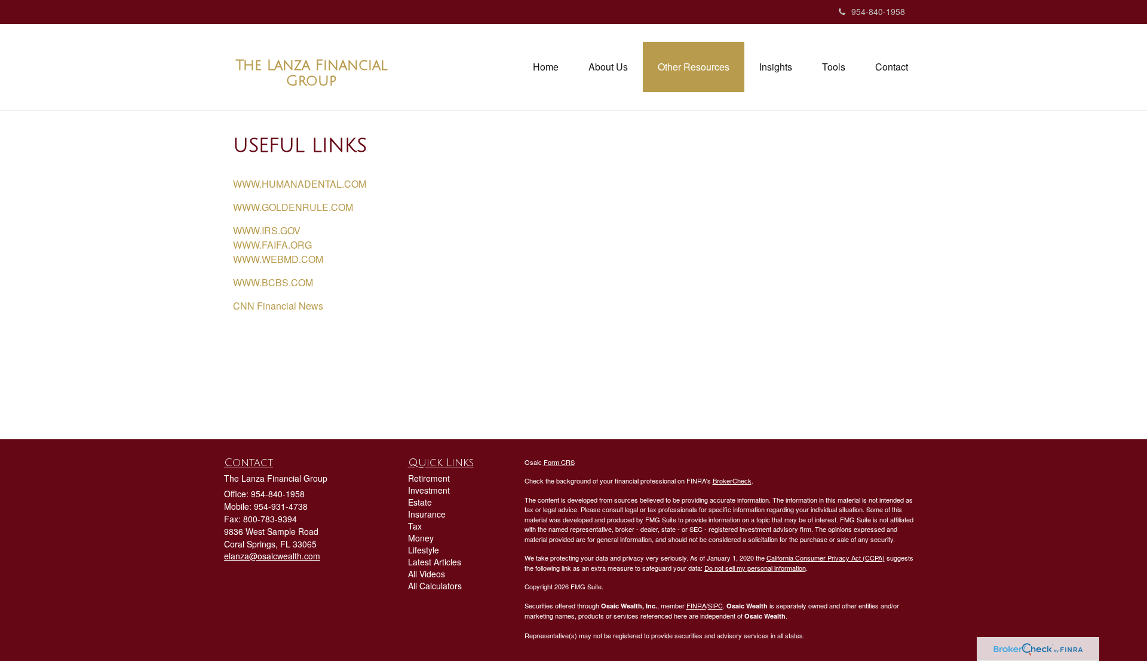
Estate (420, 502)
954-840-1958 (878, 11)
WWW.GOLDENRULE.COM (293, 207)
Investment (429, 490)
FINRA (696, 605)
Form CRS (559, 462)
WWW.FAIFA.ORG (272, 245)
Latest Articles (434, 562)
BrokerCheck (732, 480)
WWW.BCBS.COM (273, 282)
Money (421, 538)
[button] (608, 67)
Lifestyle (423, 550)
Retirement (429, 478)
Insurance (427, 514)
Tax (415, 526)
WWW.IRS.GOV (266, 230)
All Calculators (435, 586)
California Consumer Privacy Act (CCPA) (825, 557)
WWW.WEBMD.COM (278, 259)
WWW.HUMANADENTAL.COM (299, 184)
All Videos (426, 574)
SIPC (715, 605)
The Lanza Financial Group (311, 72)
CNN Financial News (279, 306)
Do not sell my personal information (755, 568)
